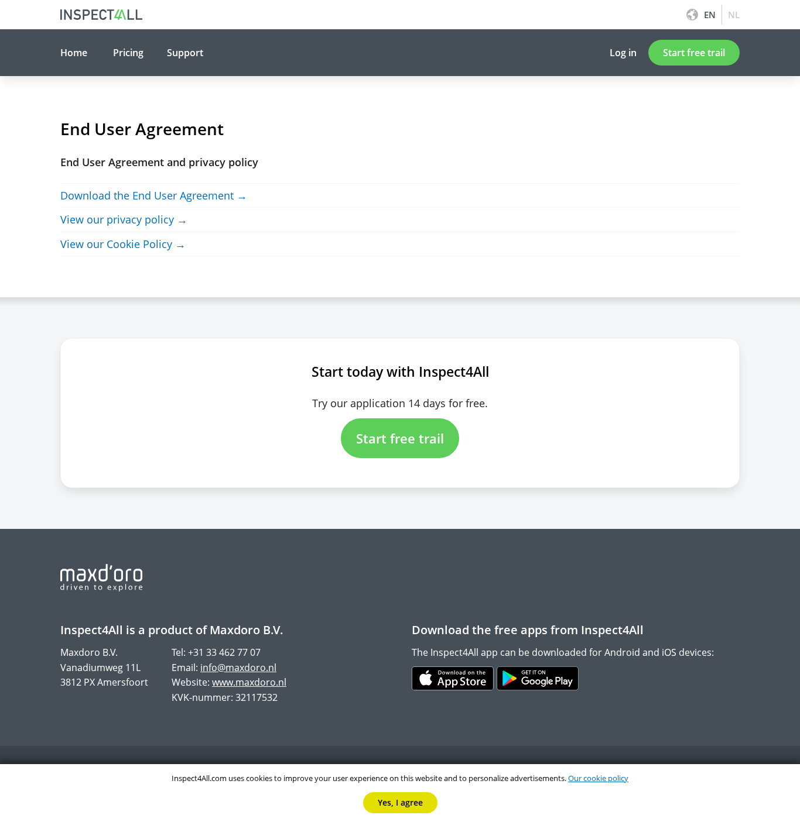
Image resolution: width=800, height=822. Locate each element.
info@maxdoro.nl (238, 667)
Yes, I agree (400, 802)
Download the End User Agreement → (153, 195)
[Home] (101, 14)
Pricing (128, 52)
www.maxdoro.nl (249, 682)
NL (734, 14)
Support (185, 52)
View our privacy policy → (123, 219)
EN (710, 14)
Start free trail (694, 52)
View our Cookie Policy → (123, 244)
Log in (623, 52)
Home (73, 52)
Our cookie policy (598, 778)
